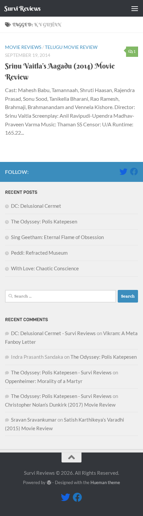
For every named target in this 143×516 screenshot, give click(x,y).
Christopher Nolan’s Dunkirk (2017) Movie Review (60, 405)
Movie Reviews (23, 47)
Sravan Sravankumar (34, 420)
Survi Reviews (22, 8)
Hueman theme (105, 482)
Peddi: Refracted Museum (39, 253)
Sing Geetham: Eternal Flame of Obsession (57, 237)
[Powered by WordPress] (49, 482)
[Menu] (134, 8)
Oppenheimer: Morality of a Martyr (43, 381)
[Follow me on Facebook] (134, 172)
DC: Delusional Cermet (36, 206)
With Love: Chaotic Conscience (45, 268)
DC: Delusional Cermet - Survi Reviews (53, 333)
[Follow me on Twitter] (123, 172)
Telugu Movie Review (71, 47)
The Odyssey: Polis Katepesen (44, 221)
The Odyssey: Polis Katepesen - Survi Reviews (61, 372)
